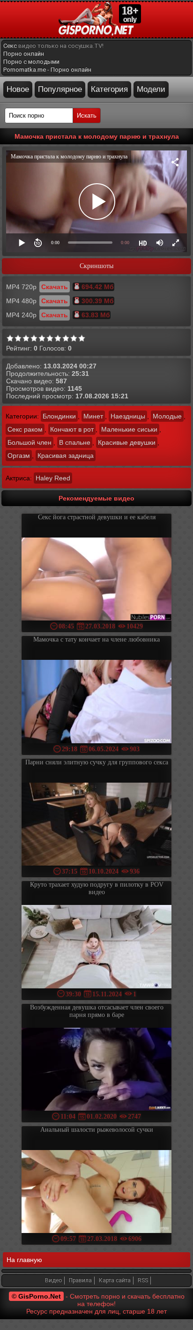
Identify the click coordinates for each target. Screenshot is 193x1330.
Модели (151, 89)
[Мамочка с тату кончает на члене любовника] (96, 702)
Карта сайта (115, 1280)
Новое (18, 89)
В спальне (74, 442)
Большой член (29, 442)
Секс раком (25, 429)
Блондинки (59, 416)
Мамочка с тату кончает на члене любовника (96, 639)
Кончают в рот (72, 429)
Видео (53, 1280)
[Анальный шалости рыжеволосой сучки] (96, 1192)
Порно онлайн (23, 53)
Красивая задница (65, 455)
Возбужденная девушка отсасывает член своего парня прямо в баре (96, 1011)
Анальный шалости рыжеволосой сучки (96, 1129)
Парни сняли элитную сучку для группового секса (96, 762)
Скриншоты (96, 265)
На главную (24, 1259)
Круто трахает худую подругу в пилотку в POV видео (96, 888)
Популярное (60, 89)
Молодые (167, 416)
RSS (143, 1280)
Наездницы (128, 416)
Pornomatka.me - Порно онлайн (47, 69)
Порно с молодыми (31, 61)
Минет (93, 416)
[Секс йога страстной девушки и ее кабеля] (96, 580)
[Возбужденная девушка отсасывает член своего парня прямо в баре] (96, 1070)
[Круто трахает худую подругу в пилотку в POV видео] (96, 947)
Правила (80, 1280)
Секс (10, 45)
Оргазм (18, 455)
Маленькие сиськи (129, 429)
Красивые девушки (127, 442)
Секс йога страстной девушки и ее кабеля (97, 517)
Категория (109, 89)
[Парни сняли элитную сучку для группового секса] (96, 825)
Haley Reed (53, 478)
